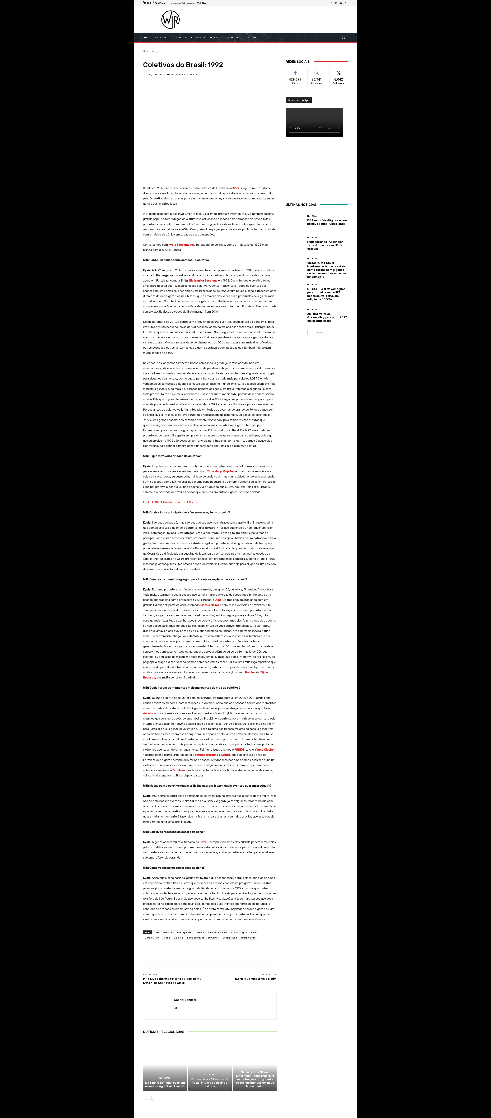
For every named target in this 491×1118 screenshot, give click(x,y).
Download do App (298, 100)
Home (146, 51)
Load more (316, 332)
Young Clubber (248, 937)
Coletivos (199, 932)
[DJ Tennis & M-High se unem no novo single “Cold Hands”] (165, 1064)
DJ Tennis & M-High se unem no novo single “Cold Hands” (165, 1084)
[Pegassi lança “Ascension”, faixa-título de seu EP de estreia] (210, 1064)
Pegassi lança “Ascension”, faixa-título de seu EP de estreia (210, 1083)
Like (295, 70)
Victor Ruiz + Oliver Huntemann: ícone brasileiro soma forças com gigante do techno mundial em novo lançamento (255, 1079)
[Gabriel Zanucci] (146, 74)
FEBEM (234, 932)
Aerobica (167, 932)
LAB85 (254, 932)
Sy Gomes (213, 937)
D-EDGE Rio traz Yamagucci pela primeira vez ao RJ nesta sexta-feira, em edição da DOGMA (326, 294)
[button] (343, 37)
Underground (229, 937)
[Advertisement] (277, 19)
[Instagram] (336, 3)
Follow (316, 70)
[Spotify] (341, 3)
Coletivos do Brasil (217, 932)
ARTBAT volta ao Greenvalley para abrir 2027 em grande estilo (327, 317)
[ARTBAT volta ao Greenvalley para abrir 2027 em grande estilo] (295, 315)
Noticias (164, 1078)
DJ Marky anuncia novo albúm (256, 979)
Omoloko (178, 937)
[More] (267, 87)
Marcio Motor (152, 937)
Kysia (244, 932)
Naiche (166, 937)
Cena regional (183, 932)
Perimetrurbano (195, 937)
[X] (345, 3)
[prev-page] (145, 1097)
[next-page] (151, 1097)
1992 (156, 932)
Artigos (156, 51)
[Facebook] (332, 3)
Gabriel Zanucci (163, 74)
